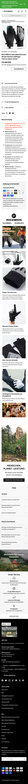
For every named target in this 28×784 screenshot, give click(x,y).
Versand (9, 64)
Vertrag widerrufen (9, 675)
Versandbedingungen (7, 708)
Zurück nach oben (14, 616)
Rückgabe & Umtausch (8, 695)
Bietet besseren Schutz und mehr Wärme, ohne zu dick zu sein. (13, 399)
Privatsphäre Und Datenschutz (10, 705)
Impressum (5, 689)
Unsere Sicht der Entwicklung (14, 480)
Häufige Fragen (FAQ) (7, 732)
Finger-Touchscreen (9, 292)
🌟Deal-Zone (6, 38)
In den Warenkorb (19, 69)
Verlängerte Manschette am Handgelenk (12, 395)
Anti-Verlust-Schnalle (10, 360)
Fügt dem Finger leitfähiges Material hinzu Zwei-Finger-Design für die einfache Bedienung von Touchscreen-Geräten (13, 296)
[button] (14, 73)
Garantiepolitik (6, 702)
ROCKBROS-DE (8, 780)
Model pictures (6, 729)
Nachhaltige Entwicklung (8, 723)
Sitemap (4, 738)
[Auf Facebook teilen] (9, 113)
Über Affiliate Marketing (8, 720)
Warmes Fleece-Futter (10, 326)
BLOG (3, 735)
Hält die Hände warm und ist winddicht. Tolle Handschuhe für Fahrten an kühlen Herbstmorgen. (13, 330)
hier (20, 96)
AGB (3, 692)
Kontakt (4, 726)
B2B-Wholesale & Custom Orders (11, 717)
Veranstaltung (5, 741)
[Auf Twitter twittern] (6, 113)
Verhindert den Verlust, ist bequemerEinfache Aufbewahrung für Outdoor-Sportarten (12, 364)
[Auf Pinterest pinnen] (13, 113)
